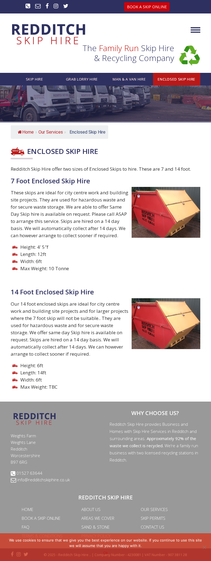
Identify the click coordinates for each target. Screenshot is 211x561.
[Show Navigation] (195, 32)
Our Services (154, 509)
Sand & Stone (95, 527)
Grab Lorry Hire (82, 79)
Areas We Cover (97, 518)
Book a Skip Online (41, 518)
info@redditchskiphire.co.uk (43, 479)
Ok (105, 553)
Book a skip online (147, 6)
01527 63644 (28, 473)
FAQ (25, 527)
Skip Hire (34, 79)
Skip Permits (153, 518)
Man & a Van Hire (129, 79)
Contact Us (152, 527)
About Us (91, 509)
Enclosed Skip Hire (176, 79)
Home (28, 132)
